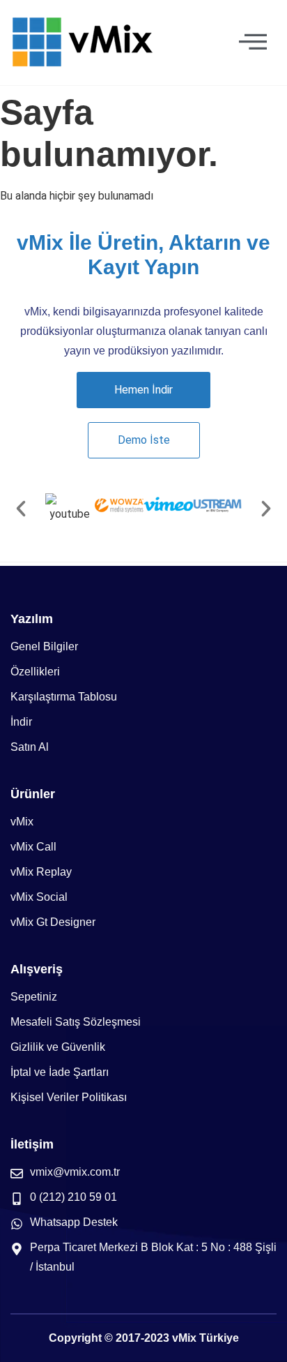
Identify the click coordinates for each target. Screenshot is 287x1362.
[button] (20, 508)
